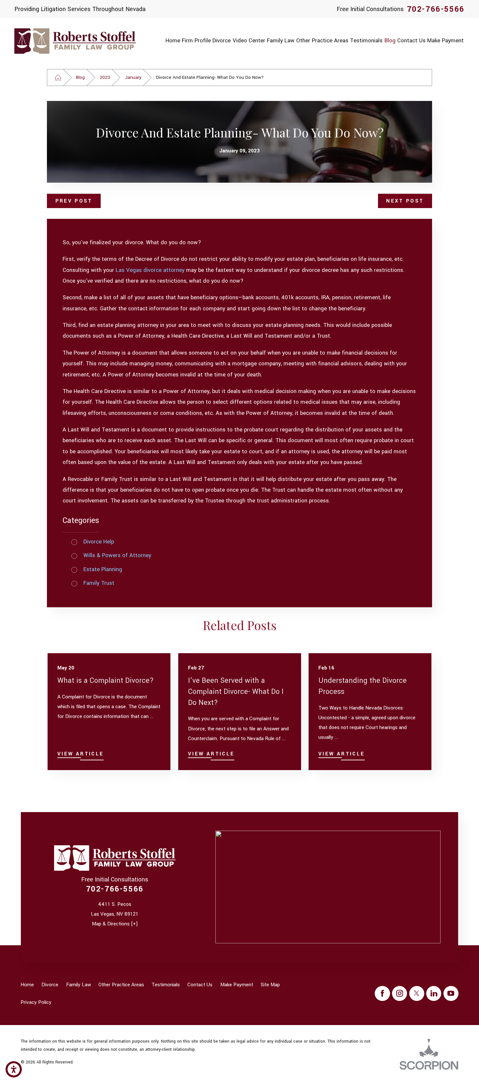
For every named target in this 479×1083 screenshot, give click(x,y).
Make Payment (236, 984)
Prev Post (74, 200)
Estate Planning (102, 569)
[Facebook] (382, 993)
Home (27, 984)
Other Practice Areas (121, 984)
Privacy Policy (36, 1002)
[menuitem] (173, 40)
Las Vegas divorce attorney (150, 270)
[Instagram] (399, 993)
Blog (80, 77)
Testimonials (166, 984)
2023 (105, 77)
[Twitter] (416, 993)
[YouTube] (450, 993)
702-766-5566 (436, 9)
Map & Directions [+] (115, 923)
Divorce (49, 984)
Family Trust (98, 583)
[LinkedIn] (433, 993)
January (133, 77)
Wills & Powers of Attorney (117, 555)
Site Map (270, 984)
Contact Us (199, 984)
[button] (14, 1069)
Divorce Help (98, 542)
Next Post (405, 200)
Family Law (78, 984)
